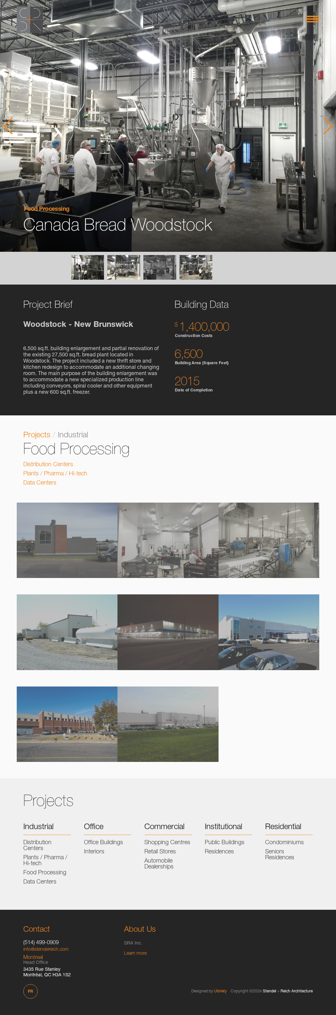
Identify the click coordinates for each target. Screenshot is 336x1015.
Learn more (135, 953)
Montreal (33, 958)
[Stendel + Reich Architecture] (30, 20)
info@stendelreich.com (46, 949)
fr (30, 992)
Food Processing (47, 209)
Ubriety (220, 991)
